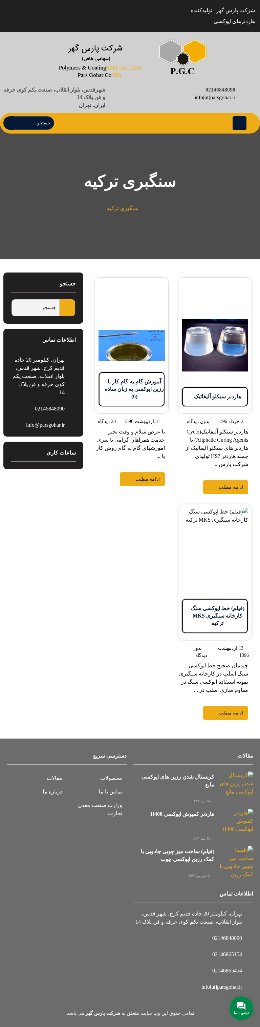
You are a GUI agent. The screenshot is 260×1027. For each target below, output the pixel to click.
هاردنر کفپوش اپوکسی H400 (182, 814)
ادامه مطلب (238, 281)
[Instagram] (51, 16)
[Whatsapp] (35, 16)
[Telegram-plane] (67, 16)
